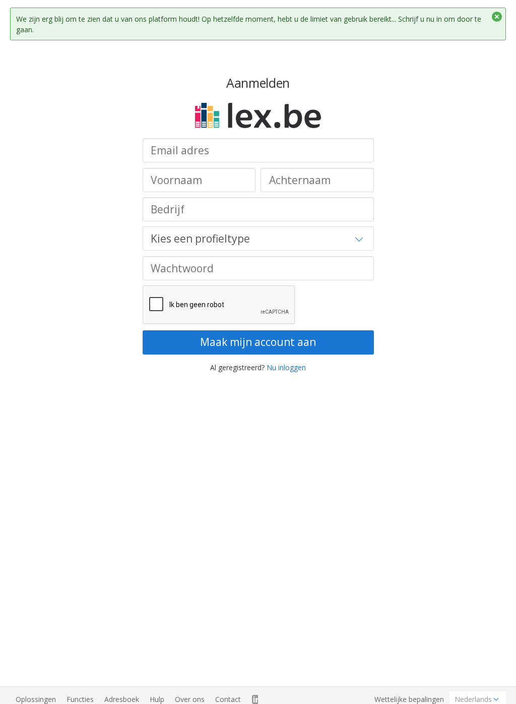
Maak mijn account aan (258, 342)
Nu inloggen (286, 367)
